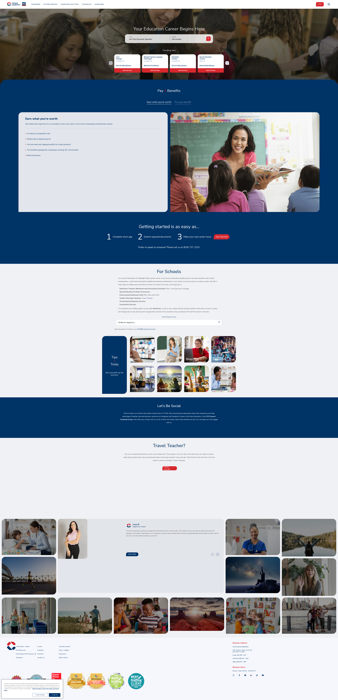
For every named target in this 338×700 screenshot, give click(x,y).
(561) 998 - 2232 (241, 655)
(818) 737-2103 (191, 247)
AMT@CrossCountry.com (146, 329)
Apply (320, 4)
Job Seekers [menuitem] (35, 4)
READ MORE (132, 554)
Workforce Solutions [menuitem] (70, 4)
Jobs (161, 359)
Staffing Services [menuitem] (50, 4)
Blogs (189, 359)
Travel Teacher (147, 298)
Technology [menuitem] (87, 4)
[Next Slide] (217, 554)
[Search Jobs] (208, 38)
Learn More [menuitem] (99, 4)
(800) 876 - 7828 (241, 662)
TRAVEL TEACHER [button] (167, 468)
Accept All (55, 695)
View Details (127, 70)
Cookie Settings (40, 695)
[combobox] (188, 39)
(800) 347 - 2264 (243, 658)
